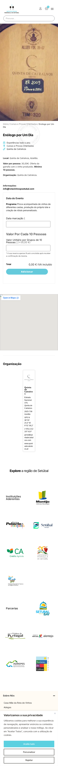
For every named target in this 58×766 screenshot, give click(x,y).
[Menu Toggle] (52, 8)
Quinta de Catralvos (16, 149)
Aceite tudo (29, 744)
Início (5, 124)
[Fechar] (55, 713)
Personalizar (29, 752)
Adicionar (27, 271)
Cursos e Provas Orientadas (23, 124)
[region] (29, 738)
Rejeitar (29, 760)
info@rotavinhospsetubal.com (18, 188)
